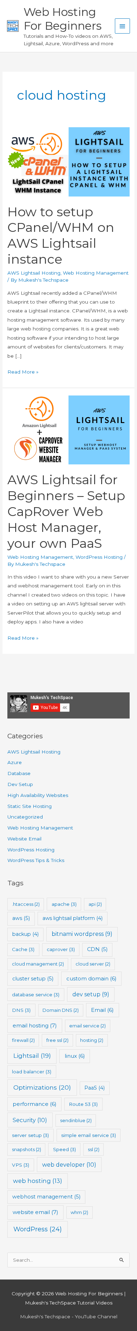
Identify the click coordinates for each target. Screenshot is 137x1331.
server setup (30, 1135)
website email (35, 1212)
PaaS (94, 1088)
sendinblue (76, 1120)
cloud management (38, 964)
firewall (23, 1040)
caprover (61, 949)
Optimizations (42, 1087)
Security (30, 1120)
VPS (20, 1165)
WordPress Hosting (99, 557)
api (95, 904)
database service (35, 994)
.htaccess (26, 904)
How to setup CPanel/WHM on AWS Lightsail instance (60, 235)
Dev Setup (20, 784)
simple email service (88, 1135)
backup (25, 934)
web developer (69, 1164)
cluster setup (32, 978)
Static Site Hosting (29, 806)
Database (19, 773)
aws (21, 918)
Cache (23, 949)
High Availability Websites (37, 795)
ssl (93, 1149)
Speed (64, 1149)
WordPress (37, 1229)
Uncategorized (25, 817)
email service (87, 1025)
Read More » (23, 372)
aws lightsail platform (73, 918)
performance (35, 1104)
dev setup (90, 994)
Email (102, 1010)
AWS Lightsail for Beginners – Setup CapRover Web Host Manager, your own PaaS (66, 511)
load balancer (31, 1071)
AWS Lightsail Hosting (33, 273)
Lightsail (32, 1055)
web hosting (37, 1180)
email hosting (35, 1025)
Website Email (24, 839)
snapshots (26, 1149)
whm (79, 1212)
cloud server (93, 964)
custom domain (91, 978)
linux (75, 1056)
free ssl (57, 1040)
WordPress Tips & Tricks (35, 860)
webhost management (46, 1197)
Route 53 (83, 1104)
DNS (21, 1010)
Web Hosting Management (96, 273)
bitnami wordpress (82, 934)
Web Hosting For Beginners (63, 19)
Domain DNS (61, 1010)
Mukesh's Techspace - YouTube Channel (68, 1316)
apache (64, 904)
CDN (97, 949)
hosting (91, 1040)
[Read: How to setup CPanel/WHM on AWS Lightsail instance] (68, 161)
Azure (14, 762)
